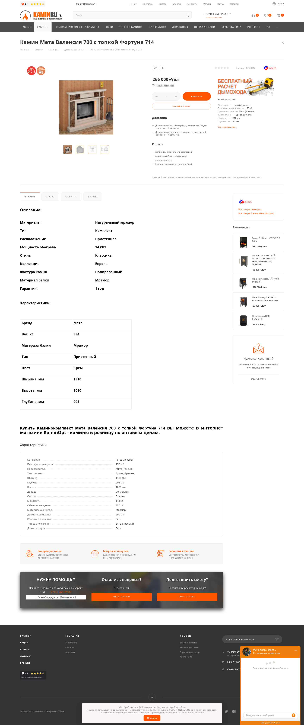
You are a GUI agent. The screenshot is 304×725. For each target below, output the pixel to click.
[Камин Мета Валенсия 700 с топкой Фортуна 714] (86, 107)
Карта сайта (186, 656)
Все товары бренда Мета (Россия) (255, 213)
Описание (29, 196)
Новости (69, 647)
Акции (24, 642)
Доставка (93, 196)
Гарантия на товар (190, 652)
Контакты (70, 652)
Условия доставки (189, 647)
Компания (72, 635)
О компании (71, 642)
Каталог (25, 635)
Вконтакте (152, 697)
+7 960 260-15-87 (216, 14)
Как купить (71, 196)
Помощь (186, 635)
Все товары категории (249, 209)
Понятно (152, 718)
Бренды (25, 663)
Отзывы (50, 196)
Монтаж (25, 656)
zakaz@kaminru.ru (238, 661)
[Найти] (187, 15)
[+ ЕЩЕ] (278, 27)
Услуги (25, 649)
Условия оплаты (188, 642)
